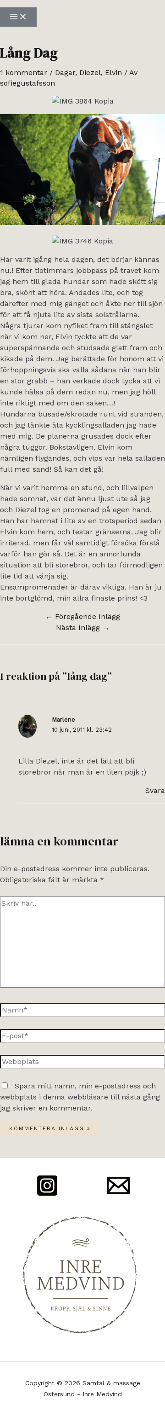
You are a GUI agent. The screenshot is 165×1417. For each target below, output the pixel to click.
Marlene (63, 719)
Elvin (113, 72)
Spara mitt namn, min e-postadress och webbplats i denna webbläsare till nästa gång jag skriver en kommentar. (80, 1097)
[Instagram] (47, 1194)
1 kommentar (23, 72)
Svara (155, 790)
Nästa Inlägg (83, 627)
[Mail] (118, 1194)
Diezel (90, 72)
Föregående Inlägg (82, 616)
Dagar (65, 72)
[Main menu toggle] (18, 17)
